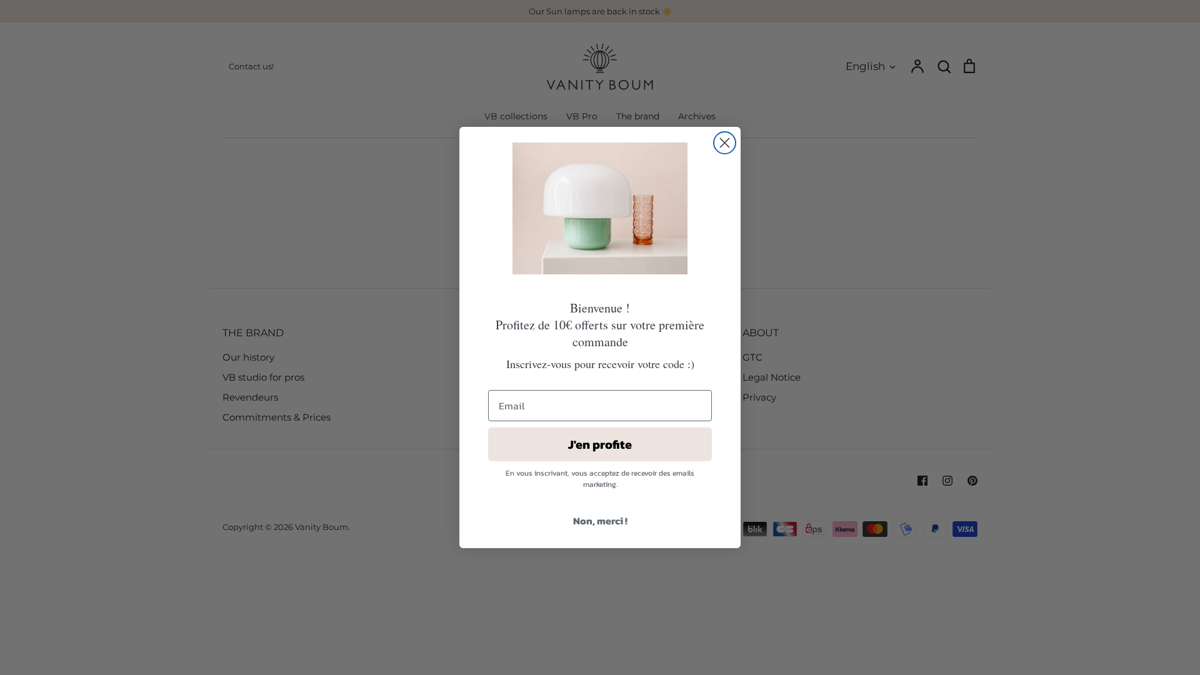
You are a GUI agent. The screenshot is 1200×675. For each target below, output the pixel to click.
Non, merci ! (600, 520)
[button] (600, 208)
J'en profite (600, 444)
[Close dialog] (725, 143)
